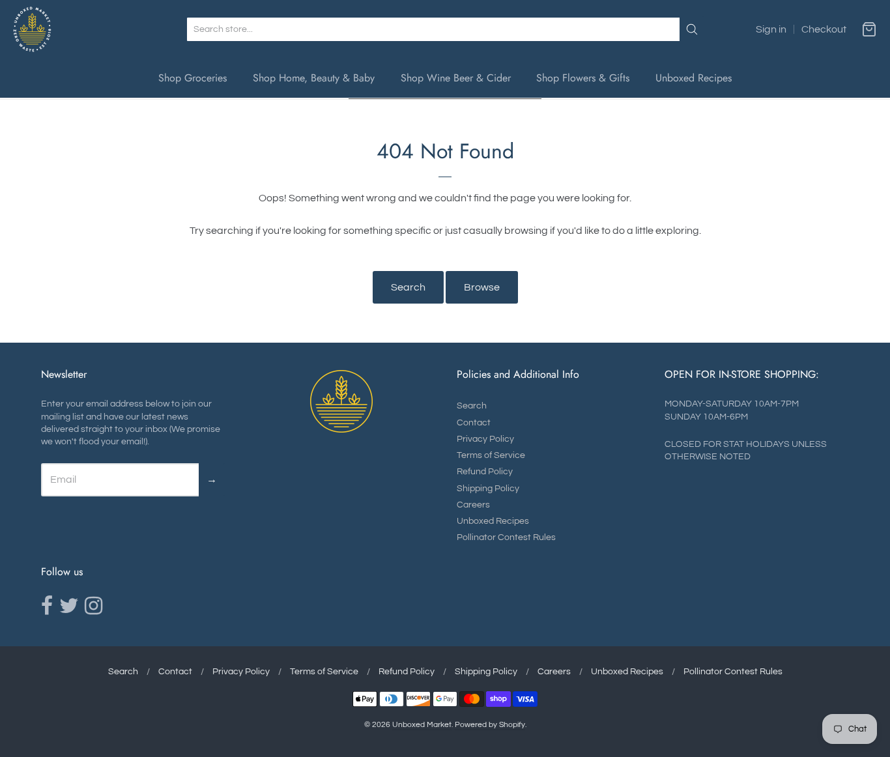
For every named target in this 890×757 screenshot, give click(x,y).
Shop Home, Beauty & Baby (314, 77)
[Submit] (692, 29)
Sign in (771, 29)
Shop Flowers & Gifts (582, 77)
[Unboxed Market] (32, 29)
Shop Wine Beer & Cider (456, 77)
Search (408, 287)
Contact (474, 422)
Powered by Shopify (490, 725)
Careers (473, 504)
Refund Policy (485, 471)
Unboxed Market (422, 725)
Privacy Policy (485, 439)
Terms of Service (491, 455)
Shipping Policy (488, 488)
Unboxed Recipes (693, 77)
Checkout (823, 29)
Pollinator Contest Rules (506, 537)
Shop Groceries (192, 77)
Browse (482, 287)
